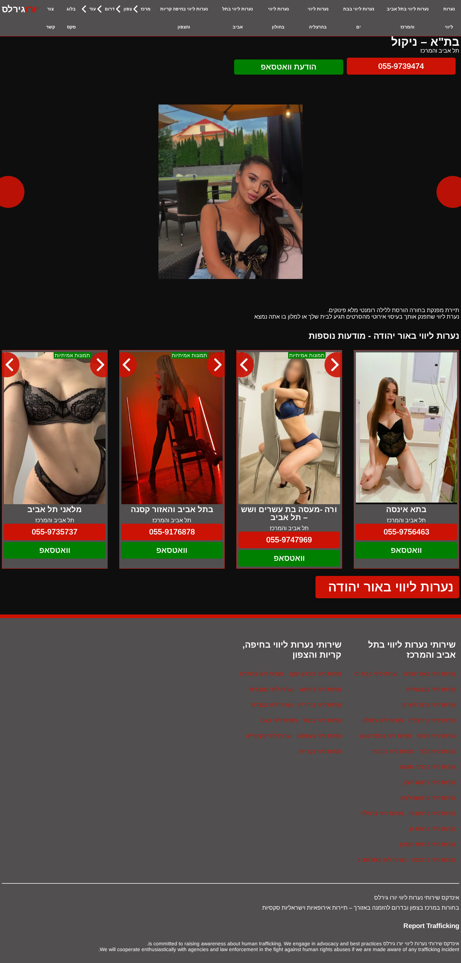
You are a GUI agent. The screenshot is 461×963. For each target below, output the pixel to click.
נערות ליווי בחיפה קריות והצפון (184, 18)
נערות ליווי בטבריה (272, 689)
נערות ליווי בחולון (278, 18)
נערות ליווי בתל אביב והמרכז (408, 18)
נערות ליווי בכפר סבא (385, 736)
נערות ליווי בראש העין (430, 782)
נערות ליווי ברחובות (432, 813)
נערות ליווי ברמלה (382, 813)
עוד (92, 9)
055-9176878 (172, 531)
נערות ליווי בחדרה (261, 674)
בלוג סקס (71, 18)
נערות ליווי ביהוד (436, 736)
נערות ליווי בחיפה (320, 689)
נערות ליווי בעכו (278, 720)
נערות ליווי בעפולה (319, 736)
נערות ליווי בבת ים (358, 18)
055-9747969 (289, 539)
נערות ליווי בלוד (437, 751)
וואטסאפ (406, 550)
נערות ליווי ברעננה (434, 860)
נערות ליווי (449, 18)
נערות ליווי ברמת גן (433, 829)
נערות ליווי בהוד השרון (429, 705)
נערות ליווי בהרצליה (318, 18)
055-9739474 (401, 66)
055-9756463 (406, 531)
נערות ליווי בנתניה (392, 751)
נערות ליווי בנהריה (319, 705)
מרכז (146, 9)
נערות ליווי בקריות (320, 751)
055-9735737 (54, 531)
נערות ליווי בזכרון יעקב (314, 674)
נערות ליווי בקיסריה (269, 736)
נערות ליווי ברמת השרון (428, 844)
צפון (128, 9)
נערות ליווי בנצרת (272, 705)
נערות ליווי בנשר (322, 720)
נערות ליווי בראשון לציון (428, 798)
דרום (110, 9)
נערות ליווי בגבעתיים (431, 689)
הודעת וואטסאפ (289, 66)
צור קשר (50, 18)
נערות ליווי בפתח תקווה (428, 767)
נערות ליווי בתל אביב (237, 18)
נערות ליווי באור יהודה (391, 587)
